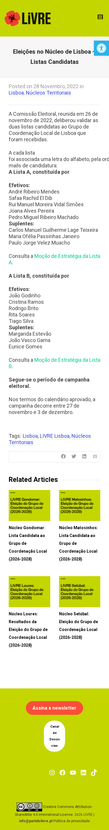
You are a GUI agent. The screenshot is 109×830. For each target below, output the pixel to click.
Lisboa (16, 93)
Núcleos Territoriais (48, 93)
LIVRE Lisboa (54, 436)
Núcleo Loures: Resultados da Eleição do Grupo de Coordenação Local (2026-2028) (28, 630)
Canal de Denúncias (54, 736)
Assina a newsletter (54, 708)
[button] (101, 48)
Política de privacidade (71, 821)
